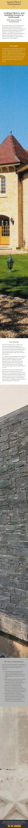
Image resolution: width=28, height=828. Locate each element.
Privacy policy (17, 826)
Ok (9, 826)
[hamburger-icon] (14, 7)
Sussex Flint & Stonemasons (14, 3)
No (12, 826)
